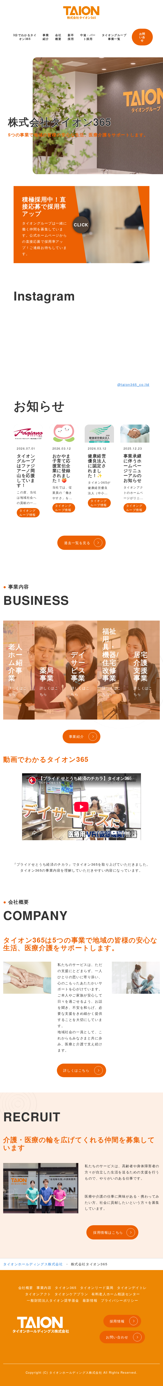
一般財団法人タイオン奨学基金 (53, 1300)
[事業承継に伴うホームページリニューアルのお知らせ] (135, 434)
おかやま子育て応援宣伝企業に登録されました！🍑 (61, 468)
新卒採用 (71, 37)
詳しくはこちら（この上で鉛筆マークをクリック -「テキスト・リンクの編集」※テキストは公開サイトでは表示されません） (81, 224)
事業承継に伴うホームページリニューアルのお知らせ (133, 468)
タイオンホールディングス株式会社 (33, 1264)
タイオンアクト (38, 1293)
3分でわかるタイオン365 (25, 37)
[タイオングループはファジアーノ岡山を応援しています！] (28, 434)
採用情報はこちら (108, 1232)
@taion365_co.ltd (133, 384)
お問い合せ (142, 37)
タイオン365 (65, 1287)
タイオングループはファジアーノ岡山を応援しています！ (26, 470)
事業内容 (44, 1287)
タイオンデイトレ (132, 1287)
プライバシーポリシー (119, 1300)
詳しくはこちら (76, 1070)
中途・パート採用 (88, 37)
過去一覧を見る (77, 542)
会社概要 (58, 37)
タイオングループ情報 (27, 512)
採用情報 (117, 1321)
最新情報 (90, 1300)
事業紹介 (46, 37)
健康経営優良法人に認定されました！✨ (97, 465)
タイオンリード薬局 (97, 1287)
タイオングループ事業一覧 (114, 37)
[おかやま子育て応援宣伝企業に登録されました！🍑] (64, 434)
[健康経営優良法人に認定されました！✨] (99, 434)
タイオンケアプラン (71, 1293)
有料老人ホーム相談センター (115, 1293)
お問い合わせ (117, 1337)
